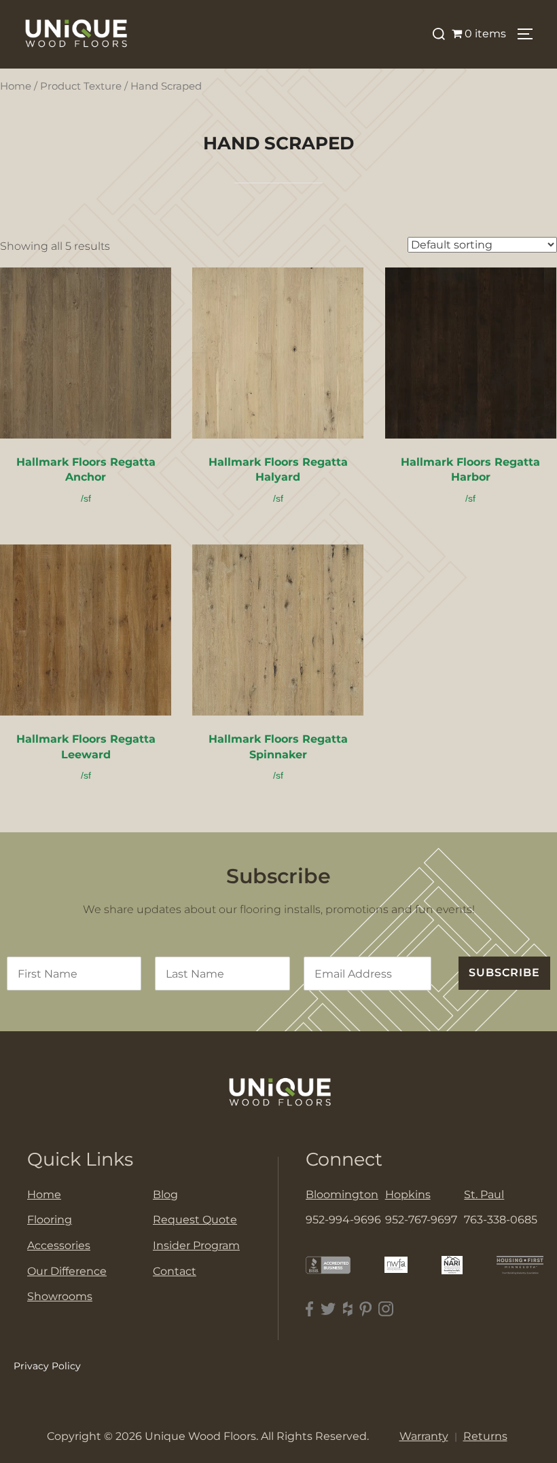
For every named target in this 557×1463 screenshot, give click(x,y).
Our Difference (67, 1271)
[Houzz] (348, 1309)
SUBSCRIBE (504, 972)
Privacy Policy (47, 1366)
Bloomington (342, 1194)
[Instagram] (385, 1309)
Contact (174, 1271)
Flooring (49, 1219)
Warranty (423, 1436)
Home (15, 86)
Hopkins (408, 1194)
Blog (165, 1194)
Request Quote (195, 1219)
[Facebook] (310, 1309)
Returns (485, 1436)
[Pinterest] (365, 1309)
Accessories (58, 1245)
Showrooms (59, 1296)
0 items (485, 33)
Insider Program (196, 1245)
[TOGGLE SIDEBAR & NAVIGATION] (529, 34)
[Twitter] (328, 1309)
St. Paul (484, 1194)
